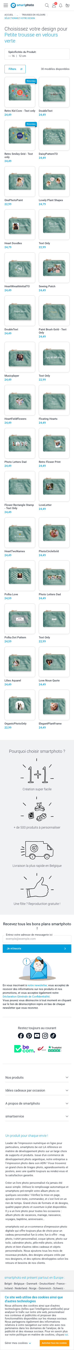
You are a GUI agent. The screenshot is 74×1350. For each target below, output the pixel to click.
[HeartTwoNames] (19, 532)
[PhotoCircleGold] (54, 532)
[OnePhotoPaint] (19, 181)
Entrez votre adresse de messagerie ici (29, 934)
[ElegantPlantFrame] (54, 705)
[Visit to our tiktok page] (53, 1035)
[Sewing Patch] (54, 267)
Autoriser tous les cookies (54, 1343)
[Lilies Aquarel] (19, 662)
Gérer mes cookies (16, 1343)
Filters (12, 69)
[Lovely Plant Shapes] (54, 181)
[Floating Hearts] (54, 400)
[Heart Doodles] (19, 224)
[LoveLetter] (54, 486)
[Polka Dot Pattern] (19, 618)
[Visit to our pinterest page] (29, 1035)
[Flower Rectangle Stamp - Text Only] (19, 486)
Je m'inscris (14, 948)
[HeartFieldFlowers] (19, 400)
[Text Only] (54, 224)
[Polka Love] (19, 575)
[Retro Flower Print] (54, 443)
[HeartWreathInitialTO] (19, 267)
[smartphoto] (22, 5)
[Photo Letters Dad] (19, 443)
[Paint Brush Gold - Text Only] (54, 310)
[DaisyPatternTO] (54, 135)
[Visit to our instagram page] (45, 1035)
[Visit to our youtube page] (37, 1035)
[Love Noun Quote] (54, 662)
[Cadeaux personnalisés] (17, 15)
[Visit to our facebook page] (21, 1035)
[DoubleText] (54, 92)
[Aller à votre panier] (67, 5)
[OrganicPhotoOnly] (19, 705)
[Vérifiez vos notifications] (60, 5)
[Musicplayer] (19, 357)
